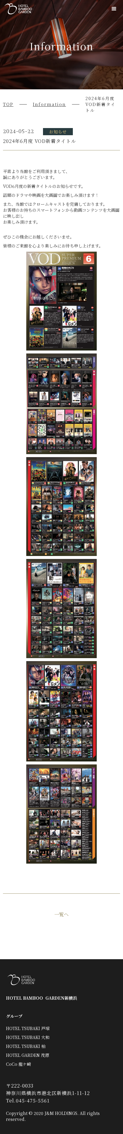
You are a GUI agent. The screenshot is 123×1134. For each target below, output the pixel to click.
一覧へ (61, 915)
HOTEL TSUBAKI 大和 (28, 1037)
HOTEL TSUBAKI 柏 (25, 1046)
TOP (8, 104)
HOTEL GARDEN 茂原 (27, 1055)
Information (49, 104)
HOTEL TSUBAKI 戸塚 (28, 1028)
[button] (114, 9)
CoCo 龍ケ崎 (18, 1064)
